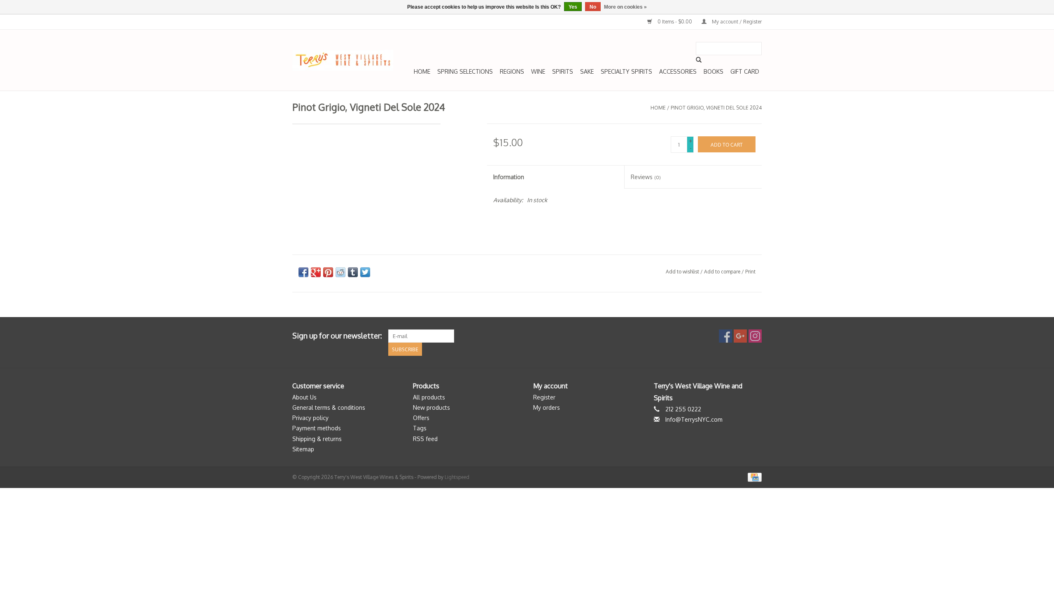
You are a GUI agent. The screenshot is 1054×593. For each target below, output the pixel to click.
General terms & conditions (328, 407)
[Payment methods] (753, 477)
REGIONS (512, 71)
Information (508, 176)
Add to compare (723, 271)
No (593, 7)
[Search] (699, 60)
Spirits (562, 71)
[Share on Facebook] (303, 272)
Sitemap (303, 449)
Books (713, 71)
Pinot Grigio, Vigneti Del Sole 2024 (716, 108)
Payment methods (316, 428)
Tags (420, 428)
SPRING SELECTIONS (465, 71)
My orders (546, 407)
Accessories (678, 71)
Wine (538, 71)
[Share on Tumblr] (353, 272)
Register (544, 397)
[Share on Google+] (316, 272)
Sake (587, 71)
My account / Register (736, 22)
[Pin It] (328, 272)
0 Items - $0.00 (674, 22)
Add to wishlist (682, 271)
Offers (421, 417)
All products (429, 397)
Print (750, 271)
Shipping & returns (317, 438)
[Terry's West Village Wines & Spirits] (342, 60)
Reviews (646, 176)
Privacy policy (310, 417)
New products (431, 407)
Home (422, 71)
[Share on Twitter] (365, 272)
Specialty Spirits (626, 71)
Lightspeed (457, 477)
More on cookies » (625, 7)
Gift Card (744, 71)
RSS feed (425, 438)
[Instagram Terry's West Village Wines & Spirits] (755, 336)
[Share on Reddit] (340, 272)
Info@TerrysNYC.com (694, 419)
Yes (573, 7)
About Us (304, 397)
